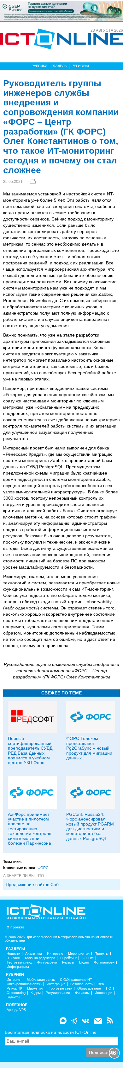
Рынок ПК (14, 988)
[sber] (61, 10)
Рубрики (39, 66)
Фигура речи (47, 962)
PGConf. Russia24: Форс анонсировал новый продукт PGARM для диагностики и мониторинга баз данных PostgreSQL (90, 826)
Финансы (82, 993)
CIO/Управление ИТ (76, 979)
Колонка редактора (40, 958)
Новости (13, 953)
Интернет (14, 979)
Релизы (68, 962)
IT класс (13, 958)
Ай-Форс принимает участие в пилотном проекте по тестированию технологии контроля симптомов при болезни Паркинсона (29, 829)
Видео (84, 962)
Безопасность (81, 984)
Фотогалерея (104, 962)
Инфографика (18, 967)
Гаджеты (13, 997)
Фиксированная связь (24, 984)
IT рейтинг (68, 958)
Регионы (80, 66)
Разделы (59, 66)
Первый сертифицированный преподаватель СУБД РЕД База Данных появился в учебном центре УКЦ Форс (30, 750)
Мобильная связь (41, 979)
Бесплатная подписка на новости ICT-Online (51, 1032)
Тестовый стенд (19, 962)
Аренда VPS (16, 1010)
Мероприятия (79, 953)
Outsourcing (16, 993)
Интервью (55, 953)
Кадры (36, 993)
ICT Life (88, 958)
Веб (101, 984)
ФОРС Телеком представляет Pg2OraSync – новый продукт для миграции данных (89, 748)
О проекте (15, 927)
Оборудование (89, 988)
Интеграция (56, 984)
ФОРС (43, 868)
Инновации (103, 993)
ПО (108, 988)
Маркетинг (35, 988)
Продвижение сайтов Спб (32, 884)
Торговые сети (60, 988)
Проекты (101, 953)
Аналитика (33, 953)
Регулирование (58, 993)
